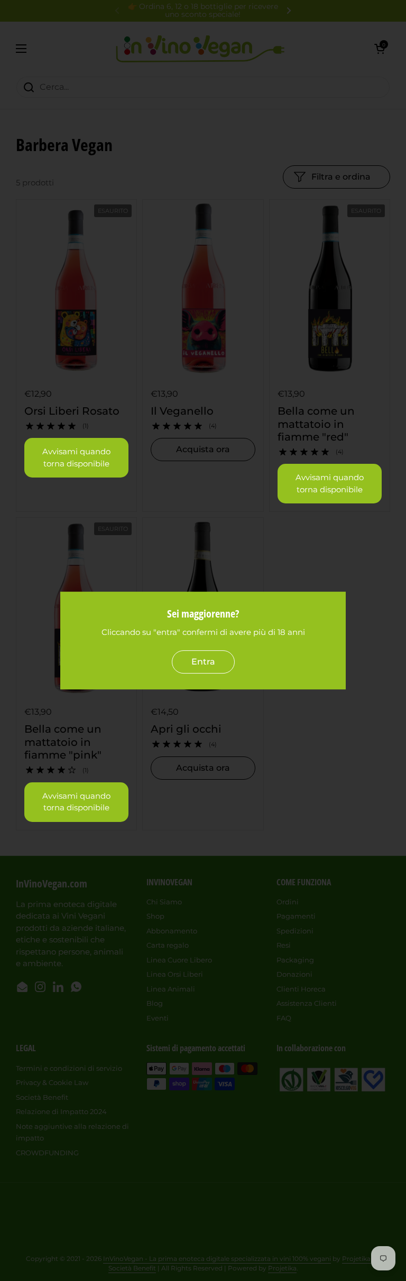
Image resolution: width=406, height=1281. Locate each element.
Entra (203, 662)
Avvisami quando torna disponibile (76, 457)
